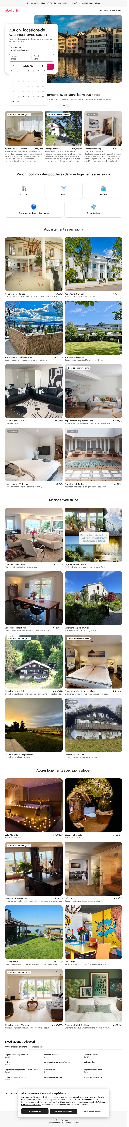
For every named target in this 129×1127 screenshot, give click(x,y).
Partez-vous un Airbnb (110, 10)
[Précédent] (59, 106)
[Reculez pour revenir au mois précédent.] (13, 66)
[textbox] (20, 58)
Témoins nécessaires (63, 1111)
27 (33, 96)
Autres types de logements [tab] (16, 1047)
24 (18, 96)
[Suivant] (68, 106)
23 (13, 96)
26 (28, 96)
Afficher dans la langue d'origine (87, 3)
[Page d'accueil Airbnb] (11, 10)
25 (23, 96)
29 (43, 96)
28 (38, 96)
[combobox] (31, 49)
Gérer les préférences (92, 1111)
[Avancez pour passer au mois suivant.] (42, 66)
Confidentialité (54, 1123)
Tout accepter (35, 1111)
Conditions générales (70, 1123)
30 (13, 102)
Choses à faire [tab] (37, 1047)
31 (18, 102)
